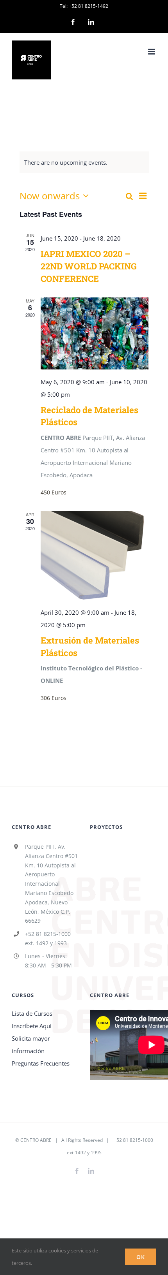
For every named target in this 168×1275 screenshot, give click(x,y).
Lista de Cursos (32, 1013)
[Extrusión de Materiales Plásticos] (95, 555)
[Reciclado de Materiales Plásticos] (95, 333)
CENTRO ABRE (36, 1140)
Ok (140, 1257)
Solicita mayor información (31, 1044)
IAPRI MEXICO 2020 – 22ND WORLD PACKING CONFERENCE (89, 266)
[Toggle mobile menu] (152, 51)
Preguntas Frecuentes (41, 1063)
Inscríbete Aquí (32, 1026)
